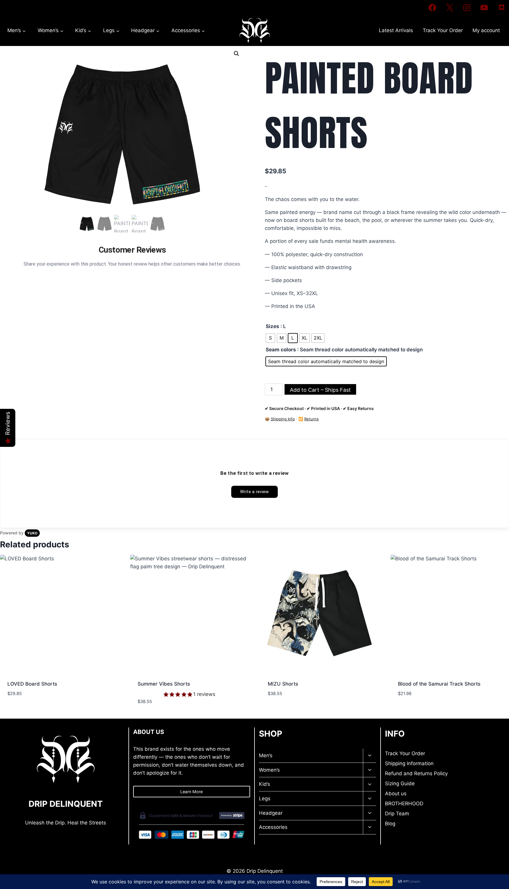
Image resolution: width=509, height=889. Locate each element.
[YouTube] (484, 7)
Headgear (270, 813)
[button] (236, 53)
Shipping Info (283, 418)
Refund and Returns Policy (416, 773)
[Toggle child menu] (369, 756)
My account (486, 30)
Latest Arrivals (396, 30)
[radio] (270, 338)
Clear (270, 372)
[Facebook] (432, 7)
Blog (390, 824)
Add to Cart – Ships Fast (320, 390)
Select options (26, 711)
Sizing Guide (400, 783)
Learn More (191, 791)
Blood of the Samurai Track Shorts (439, 684)
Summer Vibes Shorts (164, 684)
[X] (449, 7)
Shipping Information (409, 763)
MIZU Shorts (283, 684)
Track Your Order (443, 30)
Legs (264, 798)
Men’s (265, 755)
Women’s (269, 770)
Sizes (272, 326)
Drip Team (397, 813)
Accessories (273, 827)
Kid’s (264, 784)
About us (395, 793)
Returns (311, 418)
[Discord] (501, 7)
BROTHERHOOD (404, 803)
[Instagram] (467, 7)
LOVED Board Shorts (32, 684)
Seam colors (281, 350)
